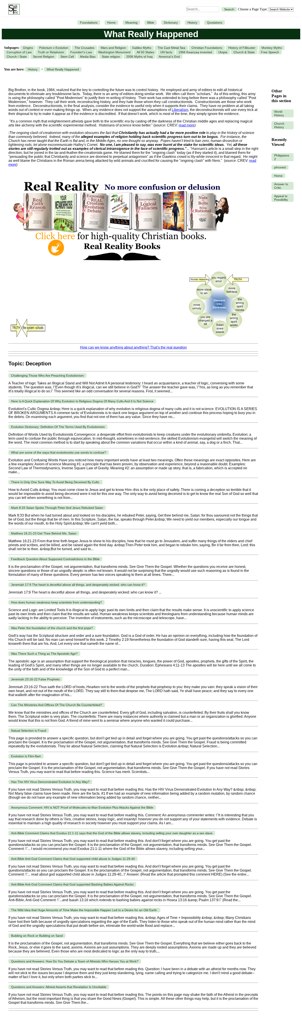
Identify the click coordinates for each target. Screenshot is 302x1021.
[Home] (13, 9)
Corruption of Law (19, 52)
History (192, 22)
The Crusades (84, 48)
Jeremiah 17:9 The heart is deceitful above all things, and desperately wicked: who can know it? (78, 584)
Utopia (222, 52)
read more (187, 125)
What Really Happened (63, 69)
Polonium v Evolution (53, 48)
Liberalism (180, 110)
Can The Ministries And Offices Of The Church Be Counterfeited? (56, 705)
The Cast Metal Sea (171, 48)
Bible (150, 22)
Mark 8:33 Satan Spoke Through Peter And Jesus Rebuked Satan (57, 508)
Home (111, 22)
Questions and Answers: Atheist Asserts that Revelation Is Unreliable (58, 987)
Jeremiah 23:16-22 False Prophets (35, 679)
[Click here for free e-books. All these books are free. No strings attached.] (120, 265)
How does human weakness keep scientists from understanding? (56, 602)
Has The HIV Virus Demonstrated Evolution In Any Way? (50, 782)
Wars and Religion (113, 48)
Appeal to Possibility (281, 197)
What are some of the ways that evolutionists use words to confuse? (58, 452)
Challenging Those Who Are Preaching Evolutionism (47, 375)
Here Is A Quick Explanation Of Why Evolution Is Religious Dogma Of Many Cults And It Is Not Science (82, 401)
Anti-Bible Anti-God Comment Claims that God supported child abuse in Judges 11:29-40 (73, 859)
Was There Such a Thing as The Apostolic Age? (44, 653)
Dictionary (171, 22)
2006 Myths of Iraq (139, 56)
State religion (111, 56)
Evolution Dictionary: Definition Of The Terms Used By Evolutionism (58, 427)
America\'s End (169, 56)
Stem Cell (67, 56)
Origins (28, 48)
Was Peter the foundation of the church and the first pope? (52, 628)
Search (229, 9)
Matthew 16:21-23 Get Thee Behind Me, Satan (43, 533)
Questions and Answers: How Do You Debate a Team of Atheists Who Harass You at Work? (74, 961)
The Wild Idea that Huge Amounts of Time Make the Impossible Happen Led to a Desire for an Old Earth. (84, 910)
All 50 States (145, 52)
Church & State (244, 52)
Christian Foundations (206, 48)
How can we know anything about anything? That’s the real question (133, 347)
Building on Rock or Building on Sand (37, 935)
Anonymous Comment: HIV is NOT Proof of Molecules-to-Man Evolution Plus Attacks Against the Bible (82, 807)
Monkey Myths (272, 48)
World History (279, 113)
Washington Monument (114, 52)
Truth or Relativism (51, 52)
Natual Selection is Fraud (28, 730)
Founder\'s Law (81, 52)
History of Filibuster (241, 48)
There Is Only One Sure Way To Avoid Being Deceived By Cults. (55, 482)
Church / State (17, 56)
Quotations (214, 22)
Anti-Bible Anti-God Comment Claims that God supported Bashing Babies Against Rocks (72, 884)
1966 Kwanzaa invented (195, 52)
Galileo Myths (141, 48)
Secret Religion (43, 56)
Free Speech (270, 52)
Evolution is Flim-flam (26, 756)
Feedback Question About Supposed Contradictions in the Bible (55, 559)
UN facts (166, 52)
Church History (279, 125)
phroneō (280, 167)
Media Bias (88, 56)
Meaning (131, 22)
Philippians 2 (281, 157)
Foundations (88, 22)
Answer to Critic (281, 185)
